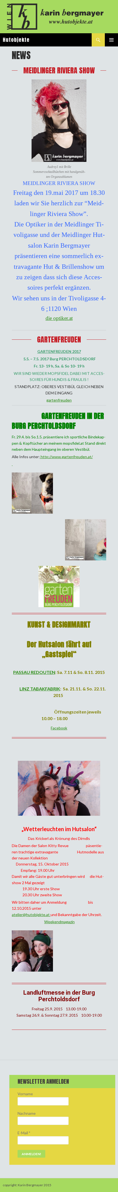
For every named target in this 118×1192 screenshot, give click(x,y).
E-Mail (24, 1132)
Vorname (25, 1093)
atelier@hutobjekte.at (31, 914)
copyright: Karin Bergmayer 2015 (27, 1185)
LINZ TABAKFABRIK (39, 688)
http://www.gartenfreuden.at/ (66, 456)
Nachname (27, 1113)
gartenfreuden (59, 400)
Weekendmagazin (59, 921)
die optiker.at (59, 318)
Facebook (59, 728)
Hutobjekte (16, 39)
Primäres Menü (111, 39)
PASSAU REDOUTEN (34, 672)
